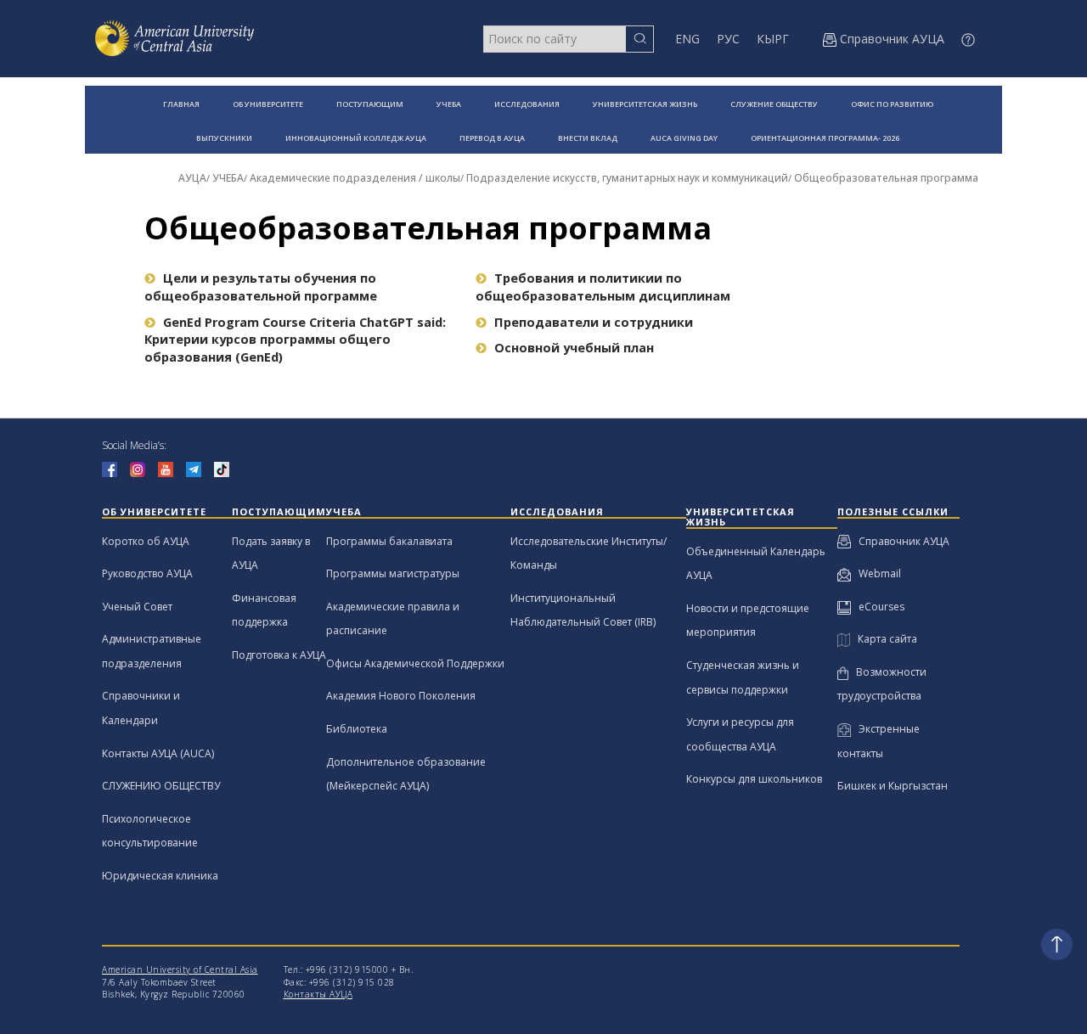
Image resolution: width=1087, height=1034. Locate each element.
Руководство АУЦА (147, 573)
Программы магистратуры (392, 573)
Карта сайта (883, 639)
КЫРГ (773, 39)
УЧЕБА (448, 104)
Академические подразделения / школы (355, 178)
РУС (728, 39)
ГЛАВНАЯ (181, 104)
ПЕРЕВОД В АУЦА (492, 137)
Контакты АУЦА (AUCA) (158, 753)
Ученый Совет (137, 606)
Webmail (876, 573)
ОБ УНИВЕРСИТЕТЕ (268, 104)
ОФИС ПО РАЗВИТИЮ (892, 104)
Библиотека (356, 729)
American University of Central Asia (180, 969)
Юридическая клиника (160, 875)
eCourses (877, 606)
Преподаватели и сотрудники (593, 322)
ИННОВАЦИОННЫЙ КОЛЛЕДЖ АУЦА (355, 137)
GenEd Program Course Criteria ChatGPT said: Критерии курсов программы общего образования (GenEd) (295, 339)
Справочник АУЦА (900, 541)
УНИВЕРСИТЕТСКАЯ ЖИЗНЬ (645, 104)
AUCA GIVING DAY (684, 137)
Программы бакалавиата (389, 541)
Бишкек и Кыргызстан (892, 785)
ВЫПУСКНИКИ (224, 137)
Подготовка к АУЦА (279, 655)
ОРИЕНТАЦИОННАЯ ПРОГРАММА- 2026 (825, 137)
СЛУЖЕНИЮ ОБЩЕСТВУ (161, 785)
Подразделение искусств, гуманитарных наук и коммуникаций (627, 178)
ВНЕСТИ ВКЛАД (587, 137)
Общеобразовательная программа (886, 178)
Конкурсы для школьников (754, 779)
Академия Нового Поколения (401, 695)
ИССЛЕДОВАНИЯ (527, 104)
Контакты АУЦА (318, 994)
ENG (687, 39)
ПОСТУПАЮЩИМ (369, 104)
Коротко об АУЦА (145, 541)
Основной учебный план (574, 348)
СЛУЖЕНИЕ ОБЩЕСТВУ (774, 104)
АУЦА (192, 178)
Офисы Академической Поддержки (415, 663)
